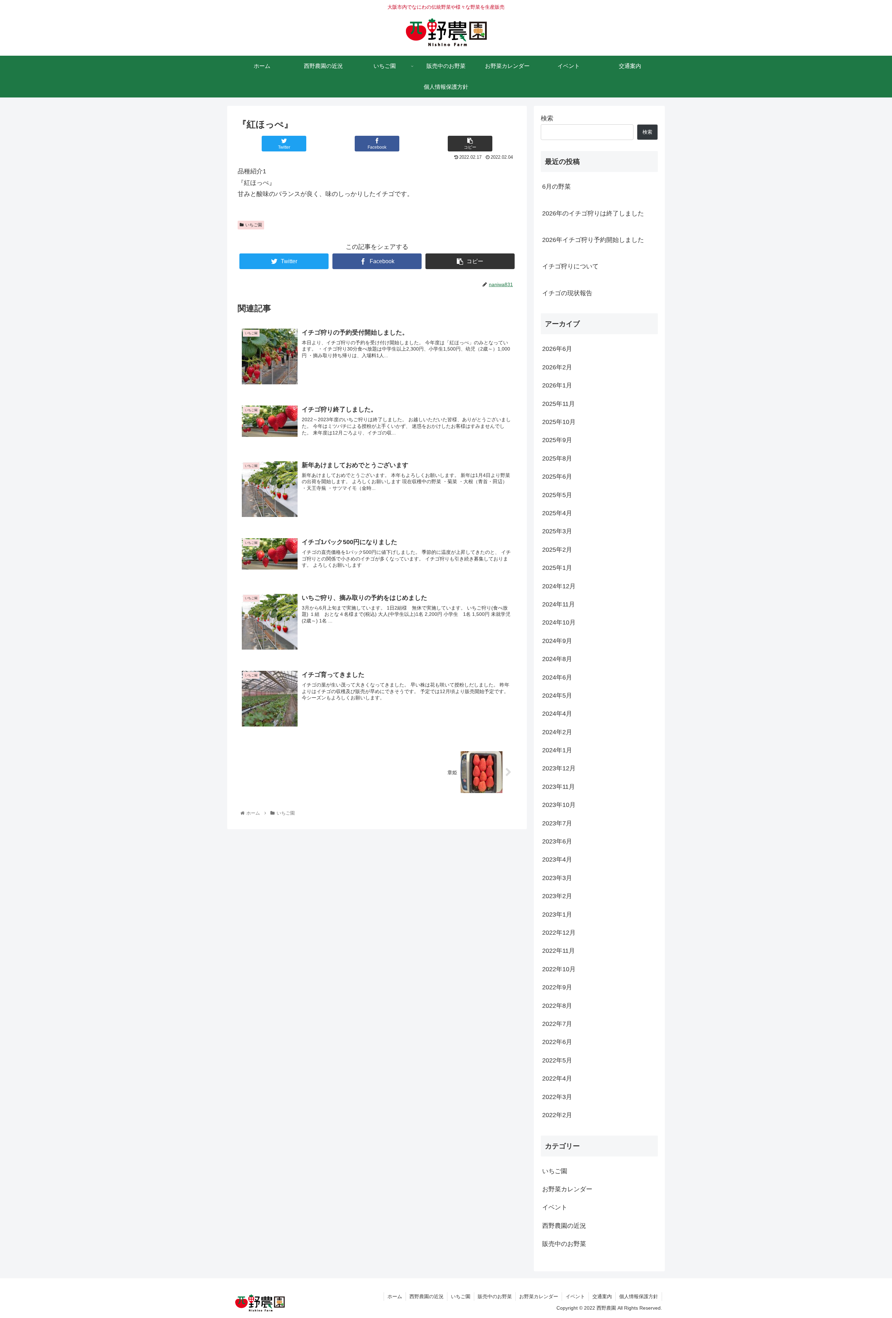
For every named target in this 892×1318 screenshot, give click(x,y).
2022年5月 (557, 1060)
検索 (547, 118)
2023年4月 (557, 859)
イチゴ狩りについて (570, 266)
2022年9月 (557, 987)
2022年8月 (557, 1005)
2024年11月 (558, 604)
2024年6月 (557, 677)
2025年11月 (558, 403)
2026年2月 (557, 367)
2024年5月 (557, 695)
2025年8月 (557, 458)
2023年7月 (557, 823)
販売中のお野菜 (564, 1243)
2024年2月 (557, 732)
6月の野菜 (556, 186)
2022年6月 (557, 1041)
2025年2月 (557, 549)
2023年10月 (559, 804)
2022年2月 (557, 1115)
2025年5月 (557, 495)
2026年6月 (557, 348)
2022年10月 (559, 969)
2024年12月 (559, 586)
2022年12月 (559, 932)
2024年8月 (557, 659)
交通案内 (602, 1296)
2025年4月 (557, 513)
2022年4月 (557, 1078)
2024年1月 (557, 750)
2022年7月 (557, 1023)
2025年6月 (557, 476)
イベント (554, 1207)
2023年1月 (557, 914)
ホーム (394, 1296)
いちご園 (253, 224)
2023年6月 (557, 841)
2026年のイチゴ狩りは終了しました (593, 213)
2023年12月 (559, 768)
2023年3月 (557, 877)
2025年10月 (559, 421)
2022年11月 (558, 950)
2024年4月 (557, 713)
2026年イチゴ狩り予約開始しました (593, 239)
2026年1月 (557, 385)
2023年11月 (558, 786)
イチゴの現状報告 (567, 293)
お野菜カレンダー (567, 1189)
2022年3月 (557, 1096)
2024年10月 (559, 622)
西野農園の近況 (564, 1225)
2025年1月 (557, 567)
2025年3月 (557, 531)
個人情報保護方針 (638, 1296)
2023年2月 (557, 896)
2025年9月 (557, 440)
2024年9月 (557, 640)
